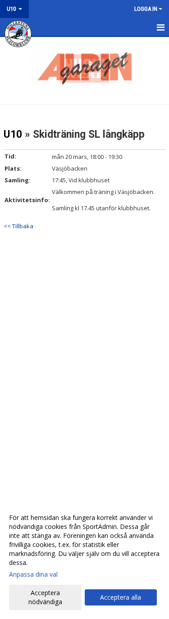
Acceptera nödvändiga (45, 597)
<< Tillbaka (18, 226)
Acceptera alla (120, 597)
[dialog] (84, 559)
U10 (13, 134)
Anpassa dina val (33, 574)
